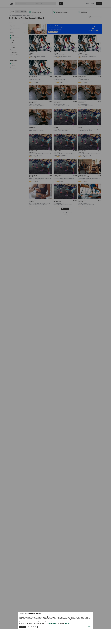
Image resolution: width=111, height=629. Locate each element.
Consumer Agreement (52, 623)
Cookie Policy (89, 626)
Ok (22, 626)
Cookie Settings (32, 626)
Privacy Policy (67, 623)
